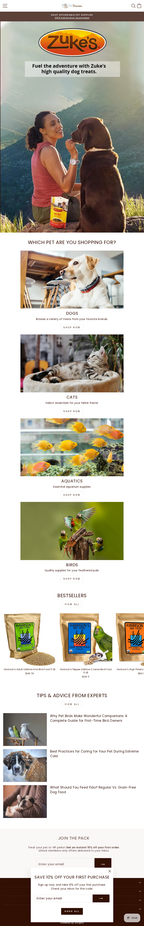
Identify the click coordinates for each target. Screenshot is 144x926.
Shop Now (72, 327)
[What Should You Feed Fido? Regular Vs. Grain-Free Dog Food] (25, 801)
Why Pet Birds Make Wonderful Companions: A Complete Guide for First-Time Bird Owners (88, 718)
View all (72, 604)
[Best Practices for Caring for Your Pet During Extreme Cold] (25, 765)
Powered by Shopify (72, 922)
